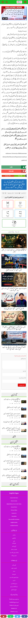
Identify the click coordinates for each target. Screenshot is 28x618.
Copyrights (14, 516)
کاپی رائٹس (14, 565)
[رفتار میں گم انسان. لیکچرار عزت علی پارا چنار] (23, 423)
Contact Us (14, 513)
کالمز (14, 541)
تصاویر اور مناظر (14, 549)
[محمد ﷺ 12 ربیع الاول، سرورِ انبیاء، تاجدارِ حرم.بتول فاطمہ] (23, 401)
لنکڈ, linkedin (14, 608)
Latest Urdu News (14, 498)
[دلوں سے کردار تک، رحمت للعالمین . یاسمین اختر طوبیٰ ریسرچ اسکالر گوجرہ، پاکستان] (23, 430)
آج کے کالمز (14, 546)
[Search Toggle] (6, 2)
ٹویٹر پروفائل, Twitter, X (14, 605)
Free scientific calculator (14, 519)
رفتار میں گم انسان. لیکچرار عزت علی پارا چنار (14, 308)
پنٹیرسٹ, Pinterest (14, 611)
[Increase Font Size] (5, 193)
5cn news (16, 193)
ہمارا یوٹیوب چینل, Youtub (14, 599)
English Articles (14, 522)
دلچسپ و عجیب (14, 568)
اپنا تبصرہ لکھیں (23, 359)
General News (14, 507)
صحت (14, 571)
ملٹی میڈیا (14, 574)
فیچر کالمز (14, 543)
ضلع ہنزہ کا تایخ (14, 590)
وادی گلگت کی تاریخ (14, 587)
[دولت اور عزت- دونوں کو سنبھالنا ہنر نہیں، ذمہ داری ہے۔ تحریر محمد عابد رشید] (23, 463)
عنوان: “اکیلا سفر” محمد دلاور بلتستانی (14, 270)
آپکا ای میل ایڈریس (22, 378)
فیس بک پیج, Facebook (14, 602)
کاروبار (14, 580)
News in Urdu (14, 501)
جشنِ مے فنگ (14, 556)
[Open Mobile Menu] (25, 2)
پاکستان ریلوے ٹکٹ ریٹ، (14, 552)
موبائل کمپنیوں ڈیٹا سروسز (14, 577)
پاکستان (14, 535)
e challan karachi (14, 526)
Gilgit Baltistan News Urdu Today (14, 504)
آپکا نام (24, 371)
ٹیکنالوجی (14, 538)
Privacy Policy (14, 510)
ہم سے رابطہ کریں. (14, 583)
